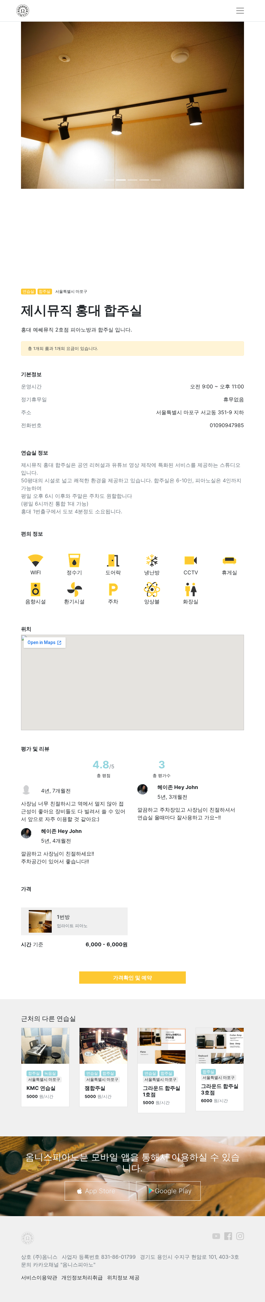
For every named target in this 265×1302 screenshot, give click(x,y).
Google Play (173, 1191)
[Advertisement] (132, 242)
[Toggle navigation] (240, 11)
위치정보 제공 (123, 1277)
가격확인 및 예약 (132, 977)
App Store (100, 1191)
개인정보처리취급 (82, 1277)
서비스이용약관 (39, 1277)
